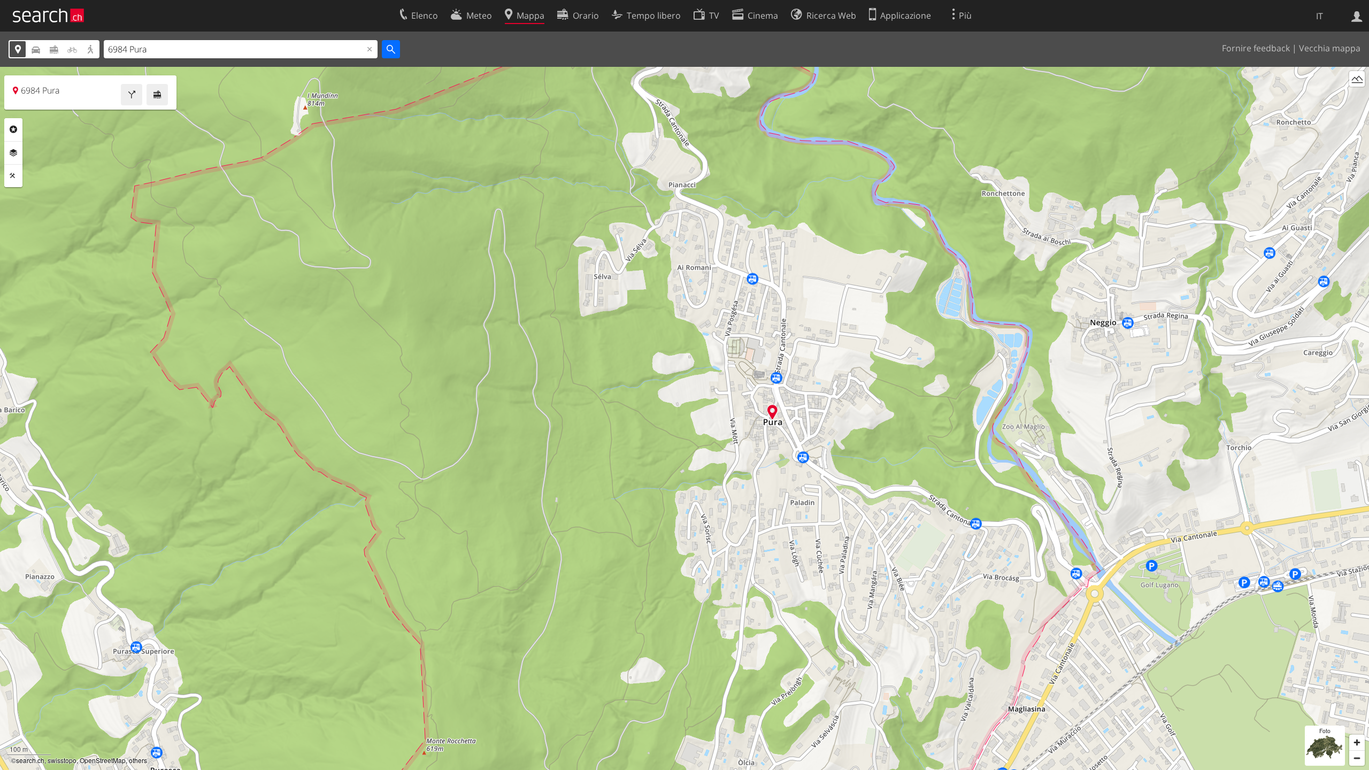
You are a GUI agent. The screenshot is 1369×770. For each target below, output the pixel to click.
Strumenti (13, 176)
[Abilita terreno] (1357, 79)
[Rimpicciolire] (1357, 758)
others (138, 760)
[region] (684, 418)
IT (1319, 16)
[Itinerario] (131, 94)
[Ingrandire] (1357, 742)
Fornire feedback (1256, 48)
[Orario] (157, 94)
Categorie (13, 129)
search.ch (30, 760)
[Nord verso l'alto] (1357, 98)
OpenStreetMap (103, 760)
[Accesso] (1357, 15)
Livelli (13, 153)
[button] (772, 412)
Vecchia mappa (1329, 48)
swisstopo (62, 760)
